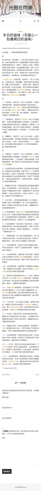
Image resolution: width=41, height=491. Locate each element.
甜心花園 (31, 171)
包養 (5, 90)
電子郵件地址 (7, 408)
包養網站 (31, 157)
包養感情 (24, 119)
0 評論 (36, 375)
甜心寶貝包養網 (13, 95)
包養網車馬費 (21, 90)
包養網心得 (20, 278)
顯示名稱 (6, 397)
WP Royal (23, 487)
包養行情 (7, 364)
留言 (3, 438)
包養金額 (5, 347)
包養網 (11, 113)
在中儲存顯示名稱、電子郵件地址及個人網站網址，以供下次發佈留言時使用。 (20, 432)
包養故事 (20, 107)
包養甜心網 (8, 79)
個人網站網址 (7, 418)
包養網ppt (14, 110)
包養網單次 (28, 304)
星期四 (20, 32)
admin (8, 375)
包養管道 (21, 257)
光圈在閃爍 (20, 7)
